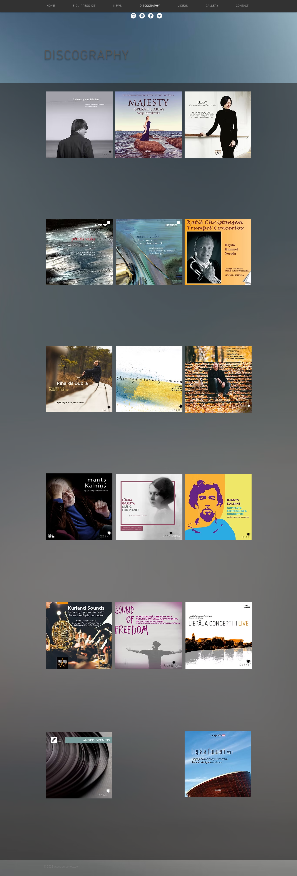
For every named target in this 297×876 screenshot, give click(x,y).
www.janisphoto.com (67, 867)
